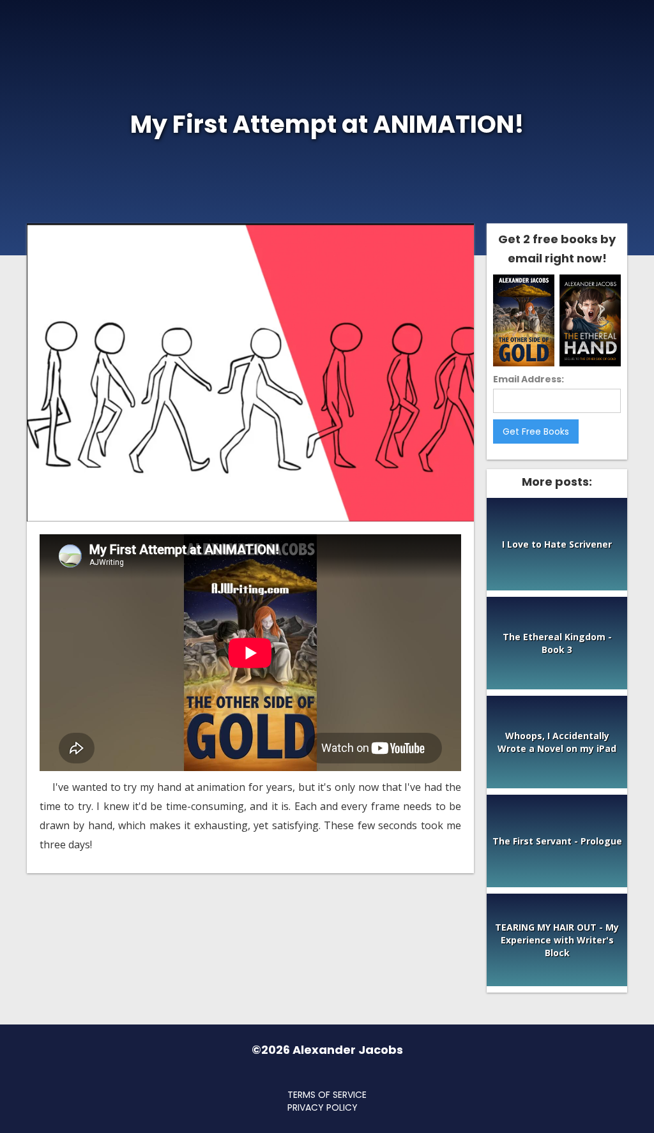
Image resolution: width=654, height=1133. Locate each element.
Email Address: (528, 379)
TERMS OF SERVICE (327, 1094)
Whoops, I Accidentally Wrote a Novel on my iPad (557, 742)
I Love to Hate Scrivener (557, 544)
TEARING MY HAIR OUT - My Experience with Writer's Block (557, 940)
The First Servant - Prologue (557, 841)
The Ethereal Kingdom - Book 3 (557, 643)
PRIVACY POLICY (322, 1107)
